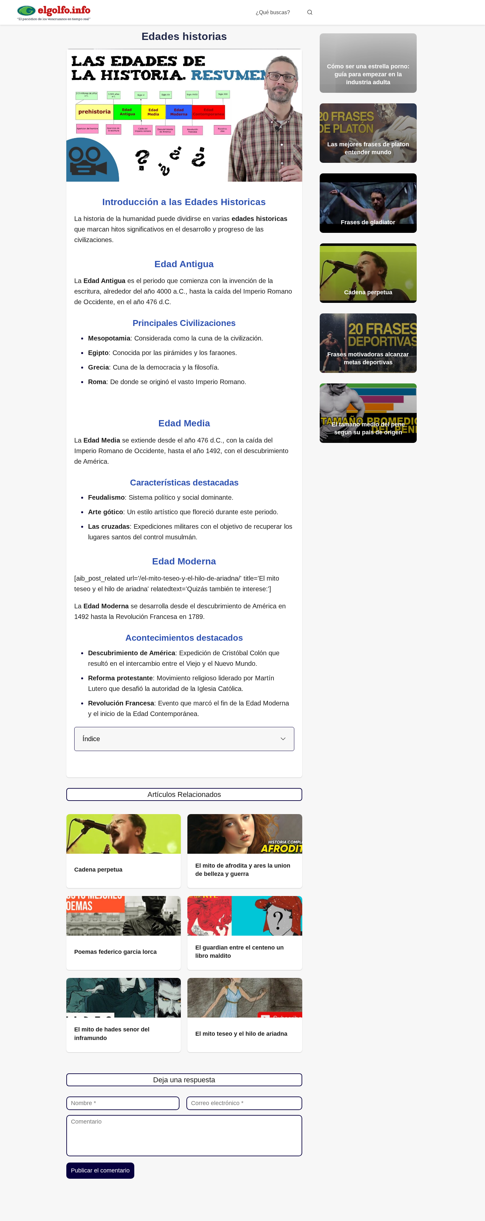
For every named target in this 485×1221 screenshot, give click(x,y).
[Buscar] (310, 12)
